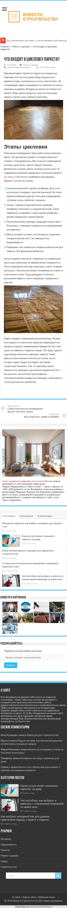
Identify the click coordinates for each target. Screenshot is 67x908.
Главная (4, 46)
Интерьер (6, 839)
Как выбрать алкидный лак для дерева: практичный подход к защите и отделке (25, 818)
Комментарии (45, 516)
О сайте (16, 897)
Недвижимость (9, 844)
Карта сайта (29, 897)
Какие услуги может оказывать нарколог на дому (39, 787)
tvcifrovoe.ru (45, 906)
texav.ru (34, 906)
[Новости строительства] (33, 16)
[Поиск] (58, 876)
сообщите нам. (22, 721)
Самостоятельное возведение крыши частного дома (25, 409)
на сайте (8, 176)
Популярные (26, 516)
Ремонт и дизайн (21, 46)
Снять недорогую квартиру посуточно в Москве (27, 481)
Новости (5, 850)
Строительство (9, 866)
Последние (9, 516)
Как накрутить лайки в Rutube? (41, 415)
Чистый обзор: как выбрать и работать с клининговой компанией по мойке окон (41, 804)
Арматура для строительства (42, 735)
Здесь (5, 500)
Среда (4, 861)
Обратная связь (46, 897)
